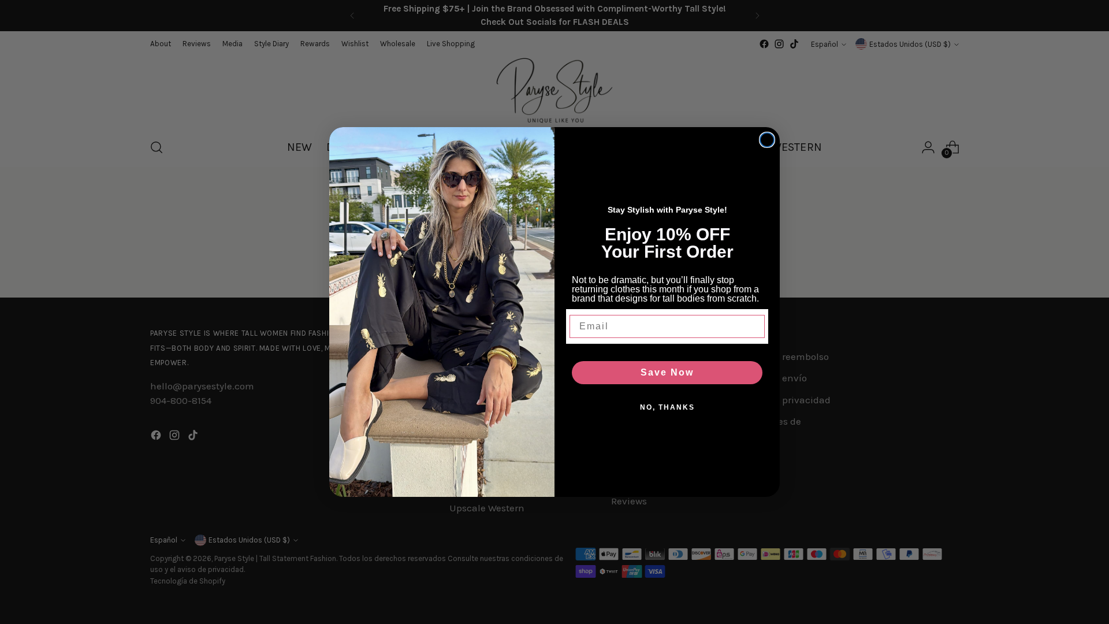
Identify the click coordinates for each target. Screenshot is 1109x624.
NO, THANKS (667, 407)
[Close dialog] (767, 140)
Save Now (667, 372)
